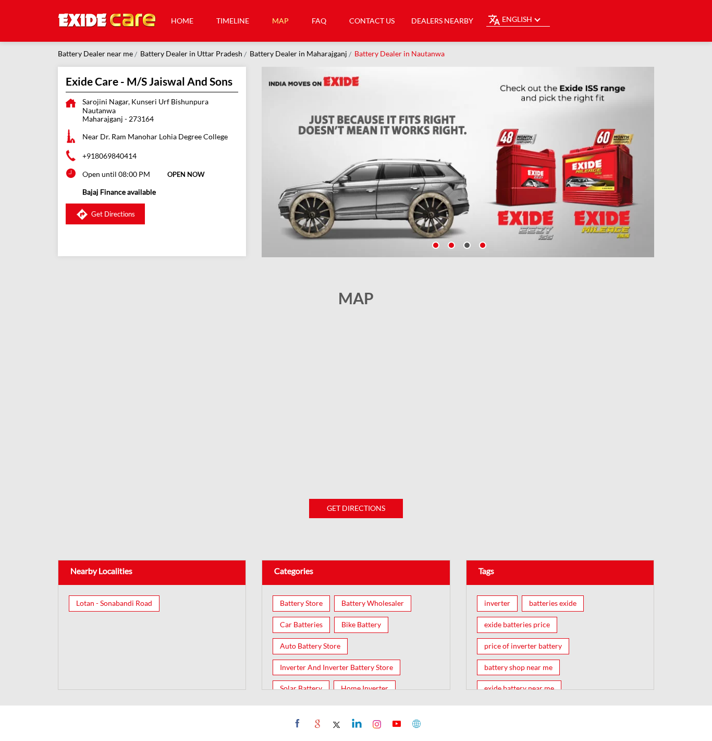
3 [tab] (466, 244)
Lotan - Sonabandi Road (114, 603)
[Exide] (107, 20)
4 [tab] (481, 244)
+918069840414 (109, 155)
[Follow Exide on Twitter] (335, 723)
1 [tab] (434, 244)
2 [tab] (450, 244)
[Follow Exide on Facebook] (296, 723)
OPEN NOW (186, 174)
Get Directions (356, 508)
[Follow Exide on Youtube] (395, 723)
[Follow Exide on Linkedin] (355, 723)
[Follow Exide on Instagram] (375, 723)
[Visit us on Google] (316, 723)
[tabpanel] (458, 162)
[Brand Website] (415, 723)
